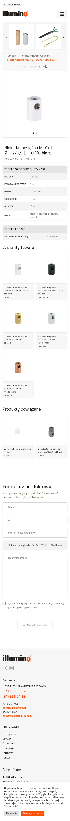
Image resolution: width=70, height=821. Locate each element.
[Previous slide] (6, 36)
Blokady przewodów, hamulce (35, 55)
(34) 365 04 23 (14, 696)
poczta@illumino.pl (14, 708)
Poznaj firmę (9, 734)
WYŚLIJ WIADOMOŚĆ (35, 624)
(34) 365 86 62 (14, 691)
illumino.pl (11, 55)
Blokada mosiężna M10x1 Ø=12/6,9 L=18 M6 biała (30, 59)
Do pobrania (9, 743)
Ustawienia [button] (11, 813)
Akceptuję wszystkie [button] (32, 813)
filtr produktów (32, 66)
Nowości (7, 739)
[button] (33, 133)
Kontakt (7, 758)
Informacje (8, 748)
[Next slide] (63, 36)
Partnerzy (8, 753)
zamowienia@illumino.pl (17, 716)
